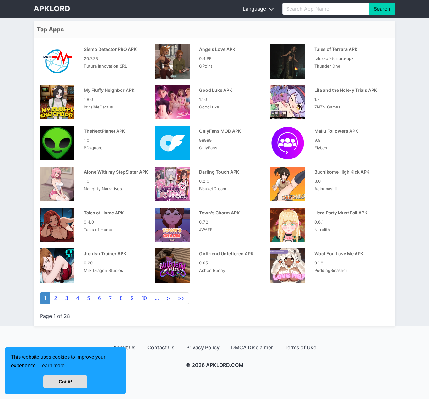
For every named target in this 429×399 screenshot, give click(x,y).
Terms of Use (300, 347)
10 (144, 298)
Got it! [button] (65, 381)
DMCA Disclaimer (252, 347)
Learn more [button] (52, 365)
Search (382, 9)
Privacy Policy (203, 347)
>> (181, 298)
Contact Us (161, 347)
